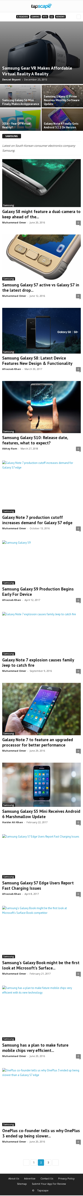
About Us (13, 1178)
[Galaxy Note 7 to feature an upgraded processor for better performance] (41, 709)
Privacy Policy (66, 1178)
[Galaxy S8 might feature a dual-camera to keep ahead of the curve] (41, 183)
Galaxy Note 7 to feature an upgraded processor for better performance (37, 742)
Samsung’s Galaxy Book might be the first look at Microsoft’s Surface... (40, 965)
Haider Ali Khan (12, 822)
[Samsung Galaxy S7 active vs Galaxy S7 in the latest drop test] (41, 257)
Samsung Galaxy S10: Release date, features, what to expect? (35, 440)
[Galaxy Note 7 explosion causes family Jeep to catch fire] (41, 633)
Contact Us (47, 1178)
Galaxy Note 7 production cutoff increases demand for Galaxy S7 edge (37, 520)
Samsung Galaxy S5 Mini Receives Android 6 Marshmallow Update (41, 814)
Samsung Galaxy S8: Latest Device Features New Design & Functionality (37, 360)
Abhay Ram (9, 448)
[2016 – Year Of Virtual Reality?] (21, 121)
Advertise (29, 1178)
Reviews (60, 16)
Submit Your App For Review (49, 1183)
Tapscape (42, 1190)
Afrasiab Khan (11, 369)
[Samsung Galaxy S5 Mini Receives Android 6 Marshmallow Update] (41, 785)
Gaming (35, 16)
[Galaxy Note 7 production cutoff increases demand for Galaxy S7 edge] (41, 487)
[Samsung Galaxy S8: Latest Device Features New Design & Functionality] (41, 330)
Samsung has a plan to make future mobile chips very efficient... (35, 1047)
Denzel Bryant (11, 79)
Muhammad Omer (14, 222)
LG (51, 16)
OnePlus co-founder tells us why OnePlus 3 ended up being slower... (41, 1133)
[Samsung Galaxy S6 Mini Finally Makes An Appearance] (21, 95)
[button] (76, 6)
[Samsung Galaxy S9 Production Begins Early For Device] (41, 562)
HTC (45, 16)
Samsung (8, 205)
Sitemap (22, 1183)
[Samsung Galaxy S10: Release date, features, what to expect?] (41, 407)
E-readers (22, 16)
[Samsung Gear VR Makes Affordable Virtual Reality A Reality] (41, 52)
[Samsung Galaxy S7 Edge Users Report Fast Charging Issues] (41, 856)
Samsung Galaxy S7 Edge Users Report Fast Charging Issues (38, 885)
